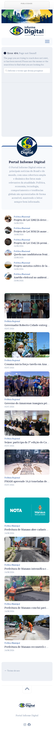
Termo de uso (13, 670)
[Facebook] (29, 724)
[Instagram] (24, 724)
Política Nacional (22, 216)
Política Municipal (12, 525)
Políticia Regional (12, 321)
